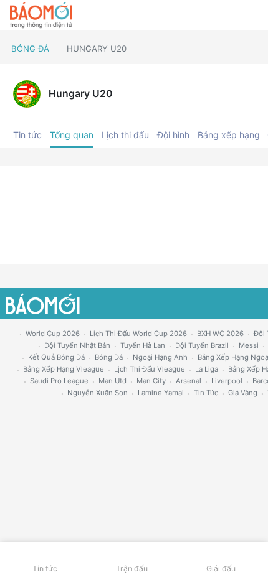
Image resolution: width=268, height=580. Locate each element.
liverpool (226, 381)
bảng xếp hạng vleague (63, 369)
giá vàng (242, 392)
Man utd (112, 381)
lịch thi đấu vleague (149, 369)
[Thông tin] (231, 15)
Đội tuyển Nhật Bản (77, 345)
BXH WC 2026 (220, 333)
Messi (249, 345)
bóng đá (109, 357)
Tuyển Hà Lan (142, 345)
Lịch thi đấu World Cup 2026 (138, 333)
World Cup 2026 (53, 333)
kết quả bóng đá (56, 357)
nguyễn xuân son (97, 392)
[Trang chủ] (41, 15)
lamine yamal (161, 392)
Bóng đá (30, 49)
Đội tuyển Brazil (202, 345)
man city (151, 381)
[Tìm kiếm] (252, 15)
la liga (206, 369)
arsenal (188, 381)
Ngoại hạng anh (160, 357)
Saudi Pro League (59, 381)
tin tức (206, 392)
